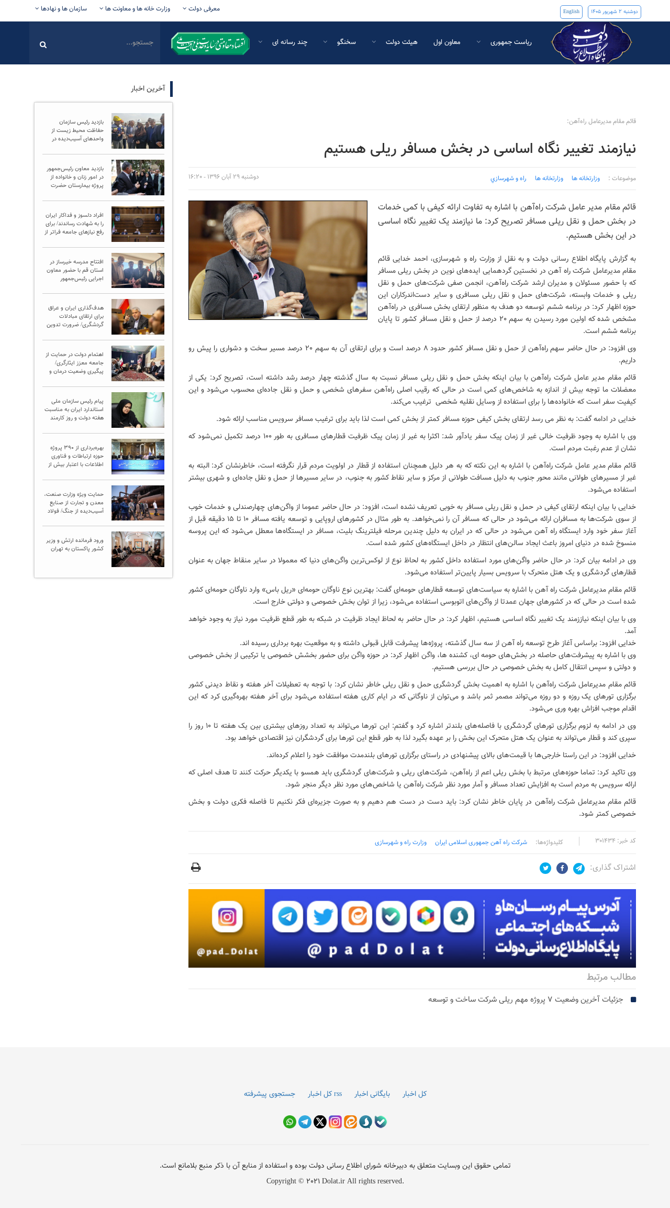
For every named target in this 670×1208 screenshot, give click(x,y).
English (571, 12)
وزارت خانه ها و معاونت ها (137, 9)
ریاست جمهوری (510, 42)
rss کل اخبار (325, 1094)
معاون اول (447, 42)
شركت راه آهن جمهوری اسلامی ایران (481, 842)
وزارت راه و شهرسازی (401, 842)
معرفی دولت (203, 9)
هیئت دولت (401, 42)
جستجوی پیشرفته (269, 1094)
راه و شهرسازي (508, 178)
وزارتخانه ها (586, 178)
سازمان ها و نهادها (63, 9)
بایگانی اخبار (372, 1094)
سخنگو (345, 42)
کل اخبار (415, 1094)
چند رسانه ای (288, 42)
